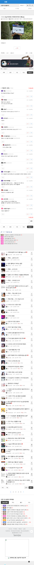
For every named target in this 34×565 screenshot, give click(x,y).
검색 (26, 487)
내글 (4, 8)
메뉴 (2, 68)
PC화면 (15, 528)
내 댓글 (17, 8)
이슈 (29, 502)
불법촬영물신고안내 (17, 532)
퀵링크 (20, 528)
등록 (31, 221)
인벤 (5, 2)
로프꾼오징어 (5, 19)
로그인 (10, 528)
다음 (24, 72)
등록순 (8, 88)
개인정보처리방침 (15, 531)
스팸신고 (12, 53)
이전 (17, 72)
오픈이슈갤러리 (5, 5)
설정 (24, 528)
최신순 (11, 88)
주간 (13, 502)
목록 (4, 72)
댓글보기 (30, 226)
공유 (27, 53)
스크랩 (30, 53)
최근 (3, 487)
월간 (21, 502)
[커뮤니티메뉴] (2, 1)
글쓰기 (32, 5)
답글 (3, 96)
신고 (7, 53)
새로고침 (31, 88)
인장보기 (5, 68)
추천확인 (3, 53)
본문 (10, 72)
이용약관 (7, 531)
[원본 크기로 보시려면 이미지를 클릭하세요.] (17, 30)
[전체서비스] (32, 1)
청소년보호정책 (25, 531)
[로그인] (29, 1)
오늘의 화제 (5, 502)
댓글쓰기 (30, 72)
